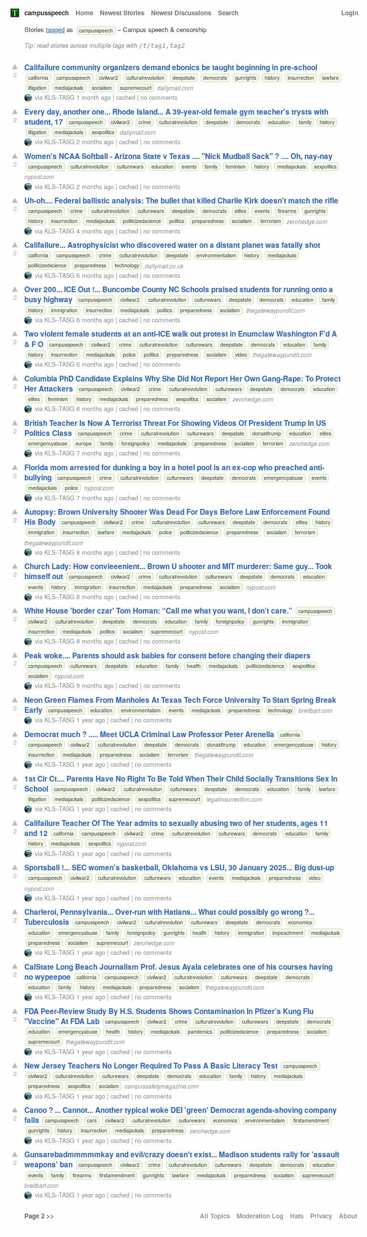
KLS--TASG (59, 97)
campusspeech (46, 12)
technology (127, 265)
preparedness (208, 220)
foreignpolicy (135, 443)
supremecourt (135, 87)
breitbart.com (316, 710)
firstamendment (311, 1120)
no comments (158, 97)
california (38, 77)
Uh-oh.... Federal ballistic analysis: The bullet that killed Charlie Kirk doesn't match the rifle (181, 200)
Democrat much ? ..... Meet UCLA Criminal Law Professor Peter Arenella (149, 734)
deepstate (184, 77)
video (241, 354)
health (194, 665)
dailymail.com (175, 88)
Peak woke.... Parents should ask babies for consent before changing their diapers (167, 655)
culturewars (130, 166)
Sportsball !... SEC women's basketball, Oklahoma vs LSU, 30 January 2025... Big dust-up (179, 867)
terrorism (270, 220)
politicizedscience (142, 220)
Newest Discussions (181, 12)
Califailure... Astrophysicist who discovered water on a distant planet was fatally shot (172, 245)
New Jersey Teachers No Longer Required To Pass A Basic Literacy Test (151, 1065)
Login (349, 12)
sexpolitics (103, 132)
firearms (287, 210)
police (129, 354)
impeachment (287, 932)
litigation (37, 87)
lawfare (330, 77)
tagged (55, 29)
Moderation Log (260, 1215)
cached (125, 97)
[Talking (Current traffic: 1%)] (15, 13)
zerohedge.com (307, 221)
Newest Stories (122, 12)
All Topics (215, 1215)
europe (84, 443)
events (189, 166)
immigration (64, 310)
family (305, 122)
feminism (236, 166)
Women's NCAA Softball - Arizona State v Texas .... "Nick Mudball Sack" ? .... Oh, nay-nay (178, 156)
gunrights (245, 77)
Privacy (321, 1215)
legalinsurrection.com (234, 799)
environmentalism (216, 255)
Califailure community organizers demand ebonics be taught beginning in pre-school (170, 67)
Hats (296, 1215)
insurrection (301, 77)
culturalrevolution (145, 77)
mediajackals (68, 87)
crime (145, 122)
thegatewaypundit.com (275, 310)
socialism (102, 87)
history (272, 77)
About (348, 1215)
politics (176, 220)
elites (240, 210)
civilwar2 (108, 77)
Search (228, 12)
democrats (215, 77)
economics (300, 922)
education (279, 122)
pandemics (200, 1031)
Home (84, 12)
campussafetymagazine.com (162, 1086)
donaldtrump (266, 433)
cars (92, 1120)
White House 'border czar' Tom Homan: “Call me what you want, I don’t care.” (158, 610)
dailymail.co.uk (164, 265)
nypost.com (39, 176)
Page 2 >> (39, 1215)
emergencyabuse (47, 443)
